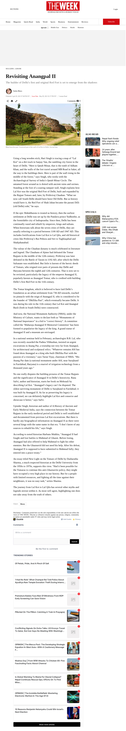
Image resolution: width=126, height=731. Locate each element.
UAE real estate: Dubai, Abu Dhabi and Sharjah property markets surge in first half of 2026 (111, 233)
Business (61, 22)
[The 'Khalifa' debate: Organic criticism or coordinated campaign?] (92, 163)
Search (100, 21)
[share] (7, 101)
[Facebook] (52, 15)
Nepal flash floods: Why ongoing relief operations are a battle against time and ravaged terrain (111, 143)
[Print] (12, 101)
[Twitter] (56, 15)
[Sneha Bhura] (9, 91)
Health (72, 27)
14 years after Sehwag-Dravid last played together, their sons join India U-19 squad (111, 154)
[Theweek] (63, 6)
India (38, 22)
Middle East (55, 27)
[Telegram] (73, 15)
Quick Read (28, 22)
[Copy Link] (16, 101)
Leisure (18, 69)
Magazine (17, 22)
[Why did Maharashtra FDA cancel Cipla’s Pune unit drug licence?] (92, 219)
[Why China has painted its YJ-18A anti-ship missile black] (92, 241)
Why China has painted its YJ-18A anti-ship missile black (110, 242)
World (45, 22)
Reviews (85, 22)
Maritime (81, 27)
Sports (52, 22)
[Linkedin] (69, 15)
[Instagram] (61, 15)
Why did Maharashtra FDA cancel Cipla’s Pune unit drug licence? (111, 220)
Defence (64, 27)
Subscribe (111, 22)
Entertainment (73, 22)
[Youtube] (65, 15)
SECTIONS (14, 9)
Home (8, 22)
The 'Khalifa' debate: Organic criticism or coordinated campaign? (109, 165)
